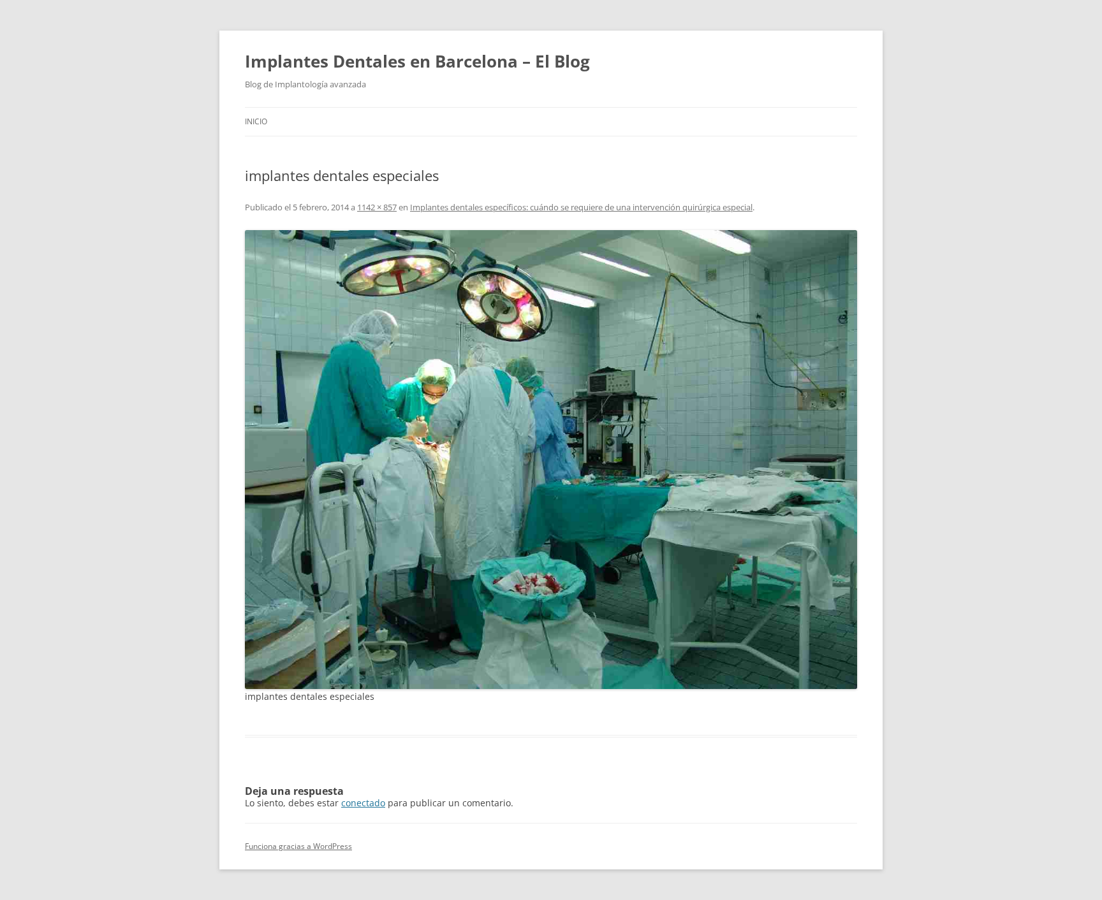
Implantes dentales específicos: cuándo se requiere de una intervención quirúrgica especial (581, 207)
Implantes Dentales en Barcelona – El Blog (417, 61)
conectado (363, 803)
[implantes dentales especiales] (551, 459)
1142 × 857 (377, 207)
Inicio (256, 121)
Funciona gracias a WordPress (298, 846)
